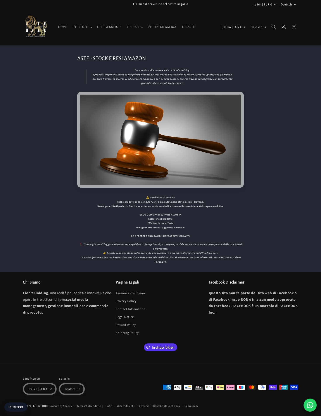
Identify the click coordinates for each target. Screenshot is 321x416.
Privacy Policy (126, 301)
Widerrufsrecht (126, 406)
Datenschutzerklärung (89, 406)
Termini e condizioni (131, 293)
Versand (144, 406)
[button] (82, 27)
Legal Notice (125, 317)
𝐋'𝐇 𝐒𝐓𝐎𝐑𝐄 (40, 405)
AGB (109, 406)
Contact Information (130, 309)
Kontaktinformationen (166, 406)
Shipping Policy (127, 332)
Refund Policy (126, 325)
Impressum (191, 406)
